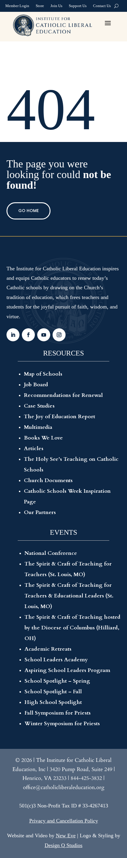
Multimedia (38, 427)
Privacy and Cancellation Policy (63, 821)
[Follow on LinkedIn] (12, 334)
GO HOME (28, 211)
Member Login (17, 6)
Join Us (56, 6)
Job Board (36, 384)
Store (40, 6)
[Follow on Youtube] (43, 334)
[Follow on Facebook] (28, 334)
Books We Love (43, 438)
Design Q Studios (63, 845)
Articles (33, 448)
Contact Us (102, 6)
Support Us (78, 6)
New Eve (66, 835)
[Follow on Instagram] (59, 334)
